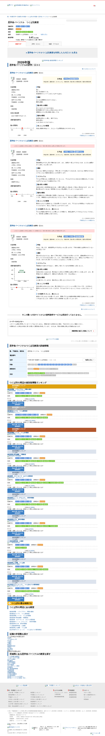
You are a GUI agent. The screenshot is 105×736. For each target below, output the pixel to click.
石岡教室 (10, 667)
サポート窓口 (87, 692)
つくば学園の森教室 (13, 656)
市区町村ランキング (36, 704)
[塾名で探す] (29, 12)
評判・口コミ (36, 44)
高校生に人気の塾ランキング (16, 701)
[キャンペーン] (89, 12)
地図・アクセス (54, 44)
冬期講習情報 (72, 697)
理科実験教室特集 (59, 696)
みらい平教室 (11, 663)
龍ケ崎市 (10, 648)
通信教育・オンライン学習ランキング (41, 706)
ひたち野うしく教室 (13, 666)
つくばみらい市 (12, 639)
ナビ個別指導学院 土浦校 (15, 541)
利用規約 (86, 699)
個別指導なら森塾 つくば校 (16, 563)
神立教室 (10, 660)
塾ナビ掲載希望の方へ (90, 695)
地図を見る (88, 360)
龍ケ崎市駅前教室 (12, 668)
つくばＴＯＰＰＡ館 (13, 658)
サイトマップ (87, 697)
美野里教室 (10, 671)
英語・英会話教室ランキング (16, 706)
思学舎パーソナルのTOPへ (15, 676)
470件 (31, 442)
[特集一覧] (74, 12)
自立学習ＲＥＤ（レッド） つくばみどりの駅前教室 (23, 584)
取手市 (9, 644)
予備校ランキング (13, 697)
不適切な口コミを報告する (87, 135)
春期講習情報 (72, 692)
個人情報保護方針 (17, 729)
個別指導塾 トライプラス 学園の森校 (19, 389)
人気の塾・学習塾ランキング (16, 692)
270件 (31, 594)
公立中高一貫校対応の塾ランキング (18, 704)
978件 (31, 529)
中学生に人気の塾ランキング (39, 699)
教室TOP (18, 44)
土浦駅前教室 (11, 662)
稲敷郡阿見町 (11, 646)
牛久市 (9, 640)
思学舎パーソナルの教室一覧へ (16, 678)
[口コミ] (59, 12)
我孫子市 (10, 650)
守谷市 (9, 647)
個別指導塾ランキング (14, 695)
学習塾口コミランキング (37, 695)
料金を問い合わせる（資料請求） (17, 403)
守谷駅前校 (10, 670)
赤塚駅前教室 (11, 672)
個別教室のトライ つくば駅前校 (17, 411)
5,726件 (32, 486)
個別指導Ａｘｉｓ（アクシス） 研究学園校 (20, 498)
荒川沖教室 (10, 664)
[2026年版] (52, 61)
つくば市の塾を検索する (21, 603)
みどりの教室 (11, 659)
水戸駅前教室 (11, 675)
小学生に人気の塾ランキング (16, 699)
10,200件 (32, 420)
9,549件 (32, 464)
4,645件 (32, 551)
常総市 (9, 638)
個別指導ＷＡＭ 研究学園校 (16, 519)
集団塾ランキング (35, 692)
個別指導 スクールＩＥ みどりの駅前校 (20, 476)
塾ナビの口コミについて (89, 69)
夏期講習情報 (72, 695)
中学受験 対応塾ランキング (38, 697)
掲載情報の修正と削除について (82, 331)
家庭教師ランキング (36, 701)
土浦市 (9, 642)
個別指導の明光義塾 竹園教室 (16, 454)
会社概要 (9, 729)
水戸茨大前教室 (12, 674)
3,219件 (32, 572)
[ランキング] (44, 12)
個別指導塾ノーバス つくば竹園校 (18, 432)
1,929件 (32, 507)
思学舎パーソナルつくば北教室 (21, 73)
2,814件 (32, 399)
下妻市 (9, 643)
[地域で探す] (14, 12)
